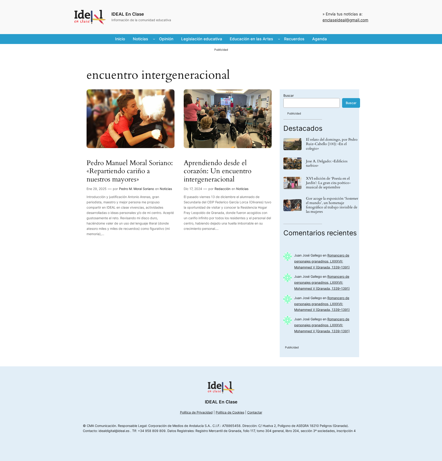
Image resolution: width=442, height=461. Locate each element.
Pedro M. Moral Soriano (136, 189)
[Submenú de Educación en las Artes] (279, 39)
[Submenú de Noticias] (154, 39)
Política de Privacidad (196, 412)
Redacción (222, 189)
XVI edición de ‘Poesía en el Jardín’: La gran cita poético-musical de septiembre (328, 183)
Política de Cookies (230, 412)
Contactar (254, 412)
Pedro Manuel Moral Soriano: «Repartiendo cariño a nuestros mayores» (130, 171)
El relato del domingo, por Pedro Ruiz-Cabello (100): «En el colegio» (332, 144)
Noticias (166, 189)
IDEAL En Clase (127, 14)
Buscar (288, 95)
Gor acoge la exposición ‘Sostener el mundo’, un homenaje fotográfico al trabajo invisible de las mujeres (332, 205)
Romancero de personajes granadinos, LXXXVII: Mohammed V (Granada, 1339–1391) (322, 261)
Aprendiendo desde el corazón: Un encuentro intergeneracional (217, 171)
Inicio (120, 39)
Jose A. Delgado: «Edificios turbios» (326, 163)
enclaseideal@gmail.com (345, 20)
